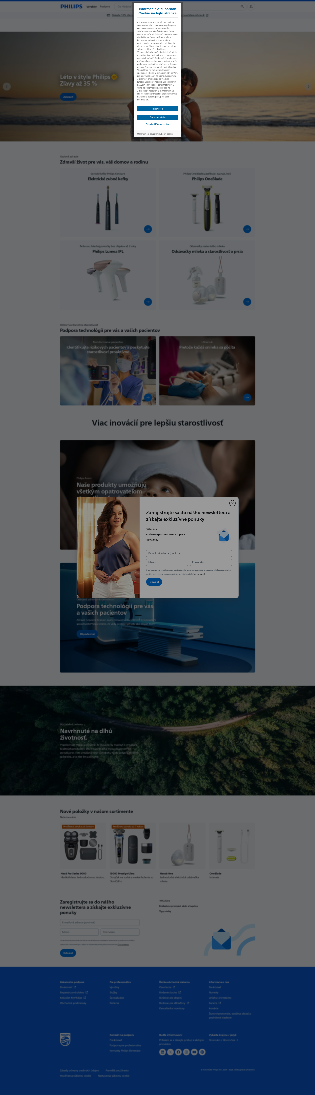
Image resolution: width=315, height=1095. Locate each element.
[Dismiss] (232, 503)
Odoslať (154, 582)
